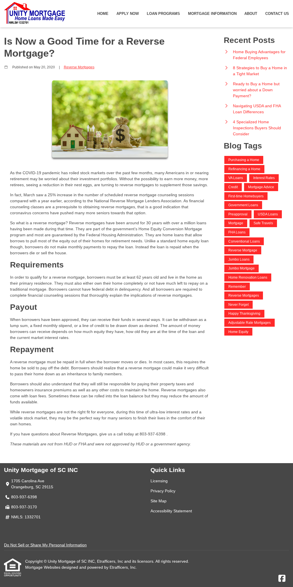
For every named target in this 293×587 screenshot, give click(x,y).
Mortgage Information (212, 14)
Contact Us (277, 14)
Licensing (159, 481)
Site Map (159, 501)
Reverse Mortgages (79, 67)
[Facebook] (282, 578)
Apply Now (127, 14)
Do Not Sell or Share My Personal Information (45, 545)
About (250, 14)
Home (102, 14)
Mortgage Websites (43, 567)
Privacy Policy (163, 491)
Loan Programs (163, 14)
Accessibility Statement (171, 511)
